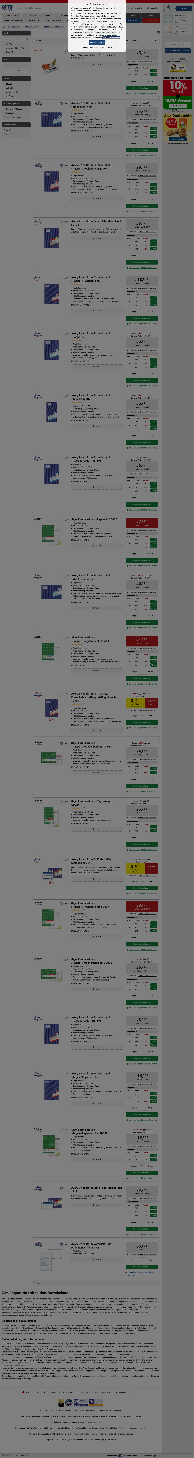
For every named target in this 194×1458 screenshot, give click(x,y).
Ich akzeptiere (96, 43)
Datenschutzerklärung (111, 38)
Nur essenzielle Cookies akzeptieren (96, 47)
